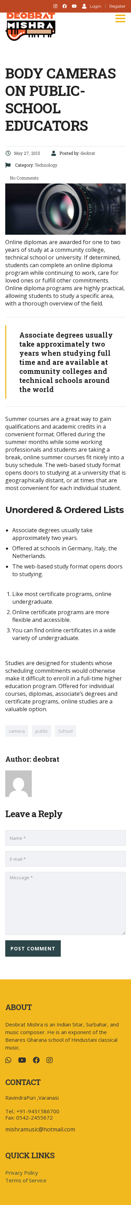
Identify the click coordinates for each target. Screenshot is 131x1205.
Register (117, 6)
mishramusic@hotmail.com (40, 1129)
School (65, 731)
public (41, 731)
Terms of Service (25, 1180)
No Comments (24, 178)
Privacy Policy (21, 1172)
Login (95, 5)
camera (17, 731)
